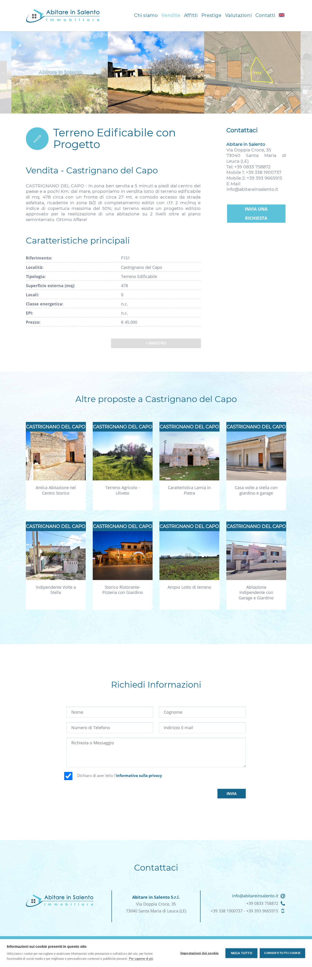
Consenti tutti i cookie (282, 953)
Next (308, 72)
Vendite (170, 15)
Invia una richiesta (256, 213)
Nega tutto (241, 953)
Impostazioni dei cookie (199, 953)
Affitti (191, 15)
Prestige (211, 15)
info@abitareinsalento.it (252, 189)
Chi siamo (146, 15)
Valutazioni (238, 15)
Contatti (265, 15)
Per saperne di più (141, 958)
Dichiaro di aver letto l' (119, 775)
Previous (3, 72)
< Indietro (156, 343)
